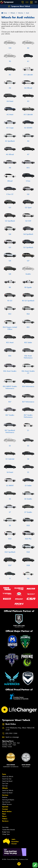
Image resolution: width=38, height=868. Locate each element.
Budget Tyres (6, 832)
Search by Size (6, 779)
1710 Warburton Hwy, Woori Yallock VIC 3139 (20, 729)
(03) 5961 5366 (11, 733)
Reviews (5, 821)
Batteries (4, 797)
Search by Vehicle (7, 776)
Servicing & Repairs (8, 800)
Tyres (4, 774)
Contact (5, 809)
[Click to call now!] (22, 2)
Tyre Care (5, 783)
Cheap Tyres (6, 834)
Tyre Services (6, 802)
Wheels (5, 788)
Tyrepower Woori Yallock (20, 6)
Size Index (5, 827)
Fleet (4, 814)
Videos (4, 819)
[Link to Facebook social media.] (19, 863)
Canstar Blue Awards (8, 830)
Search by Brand (7, 781)
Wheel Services (7, 804)
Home (5, 13)
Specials (5, 807)
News (4, 816)
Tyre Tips (5, 786)
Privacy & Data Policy (12, 859)
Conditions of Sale (23, 859)
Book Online (6, 811)
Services (5, 795)
